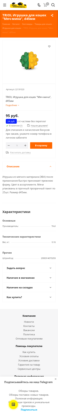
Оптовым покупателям (29, 338)
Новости (29, 321)
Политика (29, 334)
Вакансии (29, 330)
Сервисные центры (29, 368)
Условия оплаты (29, 356)
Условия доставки (29, 360)
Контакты (29, 326)
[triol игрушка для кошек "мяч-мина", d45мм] (29, 60)
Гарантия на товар (29, 364)
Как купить (29, 352)
